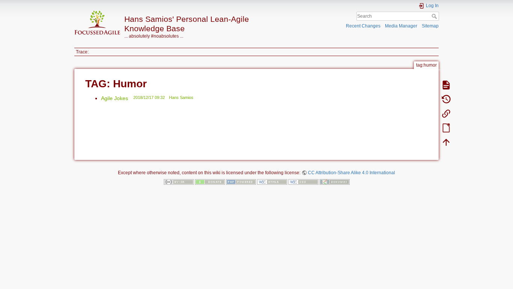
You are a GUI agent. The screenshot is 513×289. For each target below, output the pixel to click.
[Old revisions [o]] (446, 99)
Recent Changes (363, 26)
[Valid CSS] (303, 181)
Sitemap (430, 26)
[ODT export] (446, 127)
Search (435, 16)
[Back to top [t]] (446, 142)
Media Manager (401, 26)
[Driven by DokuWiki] (335, 181)
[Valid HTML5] (272, 181)
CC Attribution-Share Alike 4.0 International (351, 172)
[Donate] (210, 181)
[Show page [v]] (446, 85)
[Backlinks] (446, 113)
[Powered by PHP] (241, 181)
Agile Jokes (114, 98)
